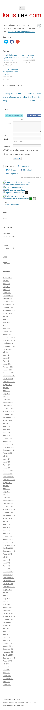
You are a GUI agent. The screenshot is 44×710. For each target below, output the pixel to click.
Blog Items (7, 233)
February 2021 (8, 471)
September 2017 (9, 587)
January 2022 (7, 441)
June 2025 (6, 319)
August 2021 (7, 453)
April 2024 (6, 361)
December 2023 (8, 373)
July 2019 (6, 521)
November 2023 (9, 376)
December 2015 (8, 649)
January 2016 (7, 646)
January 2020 (7, 503)
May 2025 (6, 322)
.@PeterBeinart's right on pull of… (28, 56)
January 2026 (7, 298)
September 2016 (9, 622)
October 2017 (8, 584)
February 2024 (8, 367)
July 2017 (6, 592)
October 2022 (8, 414)
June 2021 (6, 459)
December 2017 (8, 578)
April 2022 (6, 432)
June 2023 (6, 391)
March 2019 (7, 533)
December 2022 (8, 408)
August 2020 (7, 483)
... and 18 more (8, 202)
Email (6, 139)
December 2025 (8, 301)
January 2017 (7, 610)
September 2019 (9, 515)
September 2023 (9, 382)
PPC (4, 239)
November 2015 (9, 652)
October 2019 (8, 512)
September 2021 (9, 450)
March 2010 (7, 685)
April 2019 (6, 530)
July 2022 (6, 423)
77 (39, 25)
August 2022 (7, 420)
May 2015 (6, 670)
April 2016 (6, 637)
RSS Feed (6, 263)
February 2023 (8, 402)
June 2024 (6, 355)
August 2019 (7, 518)
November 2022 (9, 411)
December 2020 (8, 477)
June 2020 (6, 489)
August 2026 (7, 278)
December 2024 (8, 337)
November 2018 (9, 545)
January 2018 (7, 575)
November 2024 (9, 340)
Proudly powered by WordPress (14, 702)
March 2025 (7, 328)
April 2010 (6, 682)
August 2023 (7, 385)
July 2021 (6, 456)
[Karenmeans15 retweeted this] (16, 198)
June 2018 (6, 560)
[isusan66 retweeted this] (34, 199)
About (5, 218)
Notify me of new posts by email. (17, 154)
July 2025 (6, 316)
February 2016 (8, 643)
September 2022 (9, 417)
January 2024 (7, 370)
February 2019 (8, 536)
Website (7, 146)
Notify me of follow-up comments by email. (21, 150)
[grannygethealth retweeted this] (16, 182)
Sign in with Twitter (14, 115)
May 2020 (6, 491)
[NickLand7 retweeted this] (26, 193)
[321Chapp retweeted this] (14, 190)
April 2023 (6, 396)
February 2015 (8, 679)
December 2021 (8, 444)
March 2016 (7, 640)
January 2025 (7, 334)
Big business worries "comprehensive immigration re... (11, 71)
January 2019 (7, 539)
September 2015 (9, 658)
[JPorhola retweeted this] (13, 196)
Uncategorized (8, 248)
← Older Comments (11, 205)
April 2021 (6, 465)
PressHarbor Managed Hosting (13, 705)
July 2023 (6, 388)
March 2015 (7, 676)
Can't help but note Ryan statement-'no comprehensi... (11, 57)
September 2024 (9, 346)
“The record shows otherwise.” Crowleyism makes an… (32, 97)
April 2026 (6, 290)
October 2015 (8, 655)
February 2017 (8, 607)
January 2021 (7, 474)
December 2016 (8, 613)
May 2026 (6, 287)
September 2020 (9, 480)
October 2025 (8, 307)
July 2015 (6, 664)
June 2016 (6, 631)
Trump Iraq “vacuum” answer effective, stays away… (12, 97)
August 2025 (7, 313)
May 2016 (6, 634)
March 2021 (7, 468)
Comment (7, 123)
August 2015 (7, 661)
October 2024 (8, 343)
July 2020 (6, 486)
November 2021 (9, 447)
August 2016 (7, 625)
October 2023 (8, 379)
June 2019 (6, 524)
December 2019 (8, 506)
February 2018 (8, 572)
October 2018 (8, 548)
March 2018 (7, 569)
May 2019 (6, 527)
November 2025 (9, 304)
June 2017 (6, 595)
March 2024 (7, 364)
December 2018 (8, 542)
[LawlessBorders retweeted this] (31, 199)
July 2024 (6, 352)
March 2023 (7, 399)
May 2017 (6, 598)
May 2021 (6, 462)
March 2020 (7, 497)
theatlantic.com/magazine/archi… (21, 31)
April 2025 (6, 325)
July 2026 (6, 281)
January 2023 (7, 405)
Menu (22, 8)
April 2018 (6, 566)
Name (6, 135)
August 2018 (7, 554)
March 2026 (7, 293)
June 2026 (6, 284)
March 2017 (7, 604)
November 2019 (9, 509)
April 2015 (6, 673)
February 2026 (8, 295)
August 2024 (7, 349)
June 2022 (6, 426)
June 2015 (6, 667)
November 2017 (9, 581)
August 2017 (7, 589)
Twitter (5, 245)
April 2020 (6, 494)
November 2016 (9, 616)
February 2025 (8, 331)
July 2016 (6, 628)
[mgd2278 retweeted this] (14, 192)
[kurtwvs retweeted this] (13, 187)
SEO (4, 242)
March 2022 (7, 435)
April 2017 (6, 601)
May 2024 (6, 358)
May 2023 (6, 393)
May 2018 (6, 563)
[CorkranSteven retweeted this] (16, 184)
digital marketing (9, 236)
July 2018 (6, 557)
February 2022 (8, 438)
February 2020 (8, 500)
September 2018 (9, 551)
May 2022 (6, 429)
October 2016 (8, 619)
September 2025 (9, 310)
